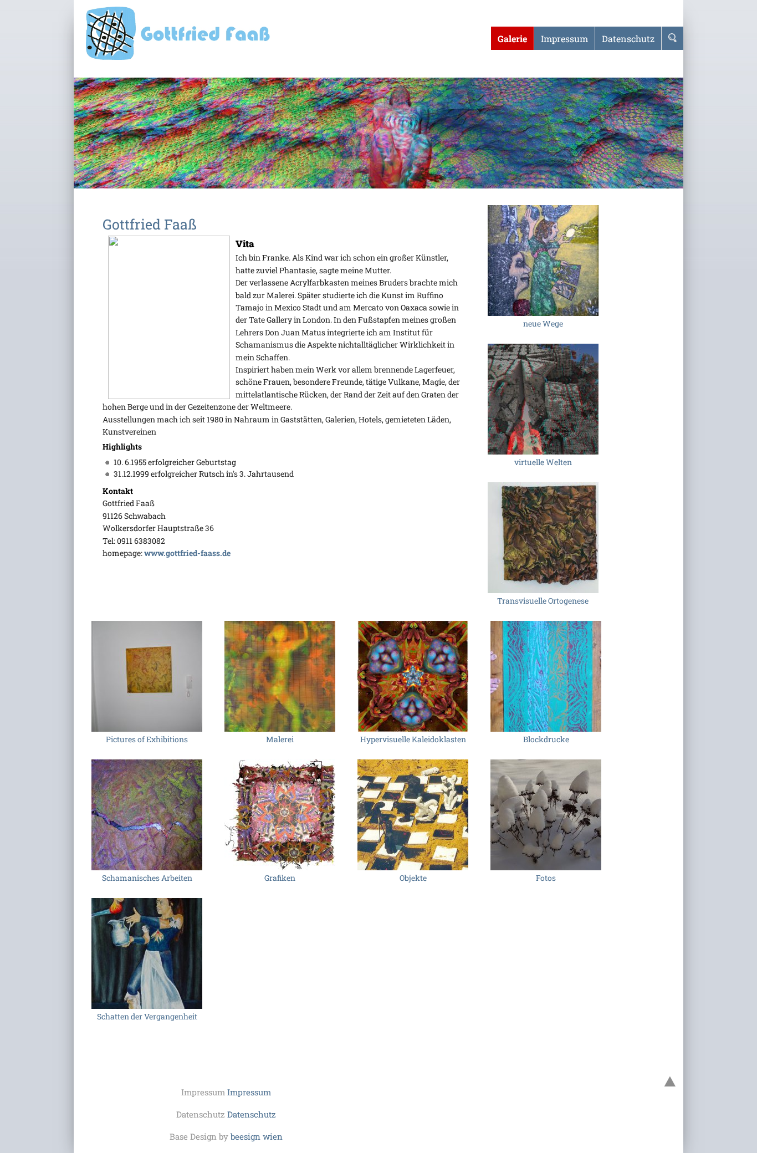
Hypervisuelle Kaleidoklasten (413, 739)
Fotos (546, 878)
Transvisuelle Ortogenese (543, 600)
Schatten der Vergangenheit (147, 1016)
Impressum (249, 1092)
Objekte (413, 878)
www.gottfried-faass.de (187, 553)
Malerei (280, 739)
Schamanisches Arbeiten (147, 878)
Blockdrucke (546, 739)
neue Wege (543, 323)
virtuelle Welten (543, 462)
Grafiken (279, 878)
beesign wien (257, 1136)
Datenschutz (251, 1114)
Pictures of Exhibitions (147, 739)
